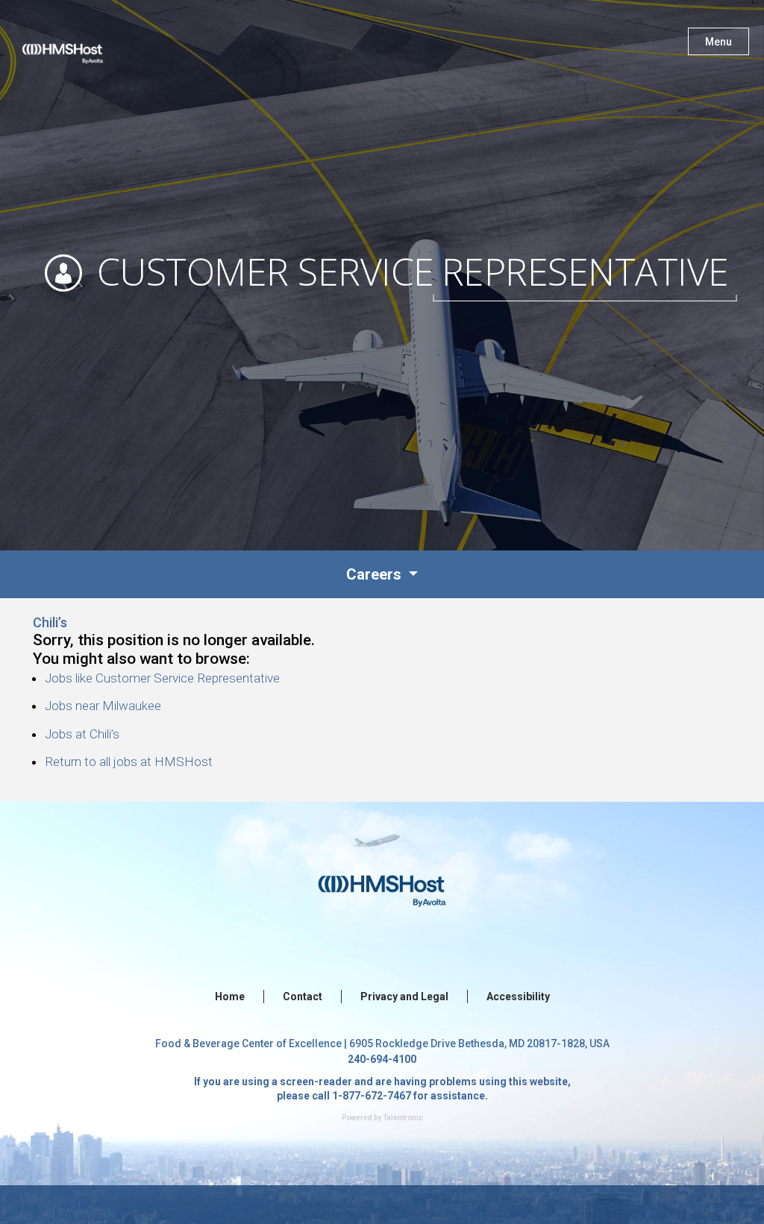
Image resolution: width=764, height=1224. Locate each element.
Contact (302, 996)
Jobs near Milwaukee (103, 705)
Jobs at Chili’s (82, 733)
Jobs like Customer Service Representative (162, 678)
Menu (718, 42)
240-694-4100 (382, 1059)
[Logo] (77, 45)
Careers (375, 574)
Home (230, 996)
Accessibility (518, 996)
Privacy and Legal (404, 996)
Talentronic (403, 1118)
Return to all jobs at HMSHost (129, 761)
